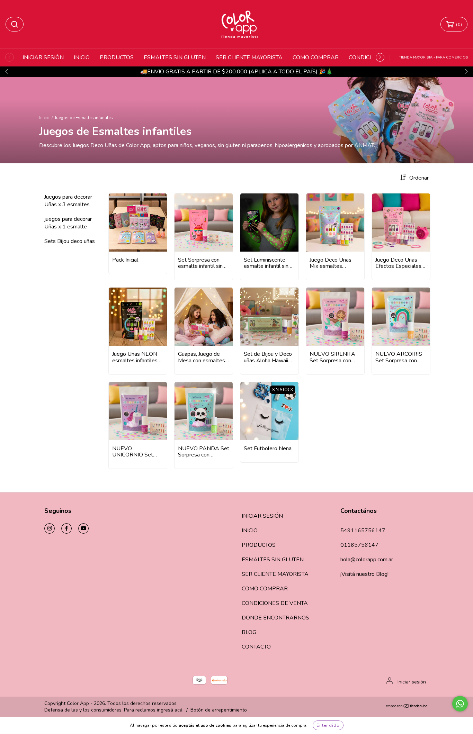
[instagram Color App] (49, 528)
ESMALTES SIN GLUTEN (175, 57)
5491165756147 (362, 530)
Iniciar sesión (412, 682)
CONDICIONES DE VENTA (275, 603)
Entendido (328, 725)
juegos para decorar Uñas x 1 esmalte (68, 222)
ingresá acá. (170, 710)
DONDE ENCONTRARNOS (275, 618)
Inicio (44, 117)
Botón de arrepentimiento (218, 710)
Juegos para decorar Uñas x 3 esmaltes (68, 200)
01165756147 (359, 545)
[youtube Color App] (83, 528)
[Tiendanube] (407, 707)
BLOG (249, 632)
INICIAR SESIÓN (43, 57)
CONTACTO (256, 647)
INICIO (82, 57)
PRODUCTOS (117, 57)
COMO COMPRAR (316, 57)
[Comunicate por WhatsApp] (460, 704)
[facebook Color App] (66, 528)
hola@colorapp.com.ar (366, 559)
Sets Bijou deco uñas (69, 241)
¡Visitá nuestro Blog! (364, 574)
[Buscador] (15, 24)
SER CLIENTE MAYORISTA (249, 57)
